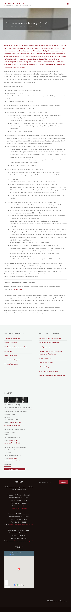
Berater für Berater (10, 343)
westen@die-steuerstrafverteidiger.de (21, 525)
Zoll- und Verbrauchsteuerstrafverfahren (52, 375)
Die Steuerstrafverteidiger (14, 3)
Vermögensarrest (44, 347)
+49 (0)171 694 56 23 (11, 469)
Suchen (63, 482)
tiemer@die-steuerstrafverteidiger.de (21, 541)
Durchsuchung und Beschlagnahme (50, 338)
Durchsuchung (17, 289)
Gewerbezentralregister (12, 360)
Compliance (8, 351)
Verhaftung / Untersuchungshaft (49, 343)
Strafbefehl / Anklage (45, 358)
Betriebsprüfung (44, 367)
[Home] (7, 26)
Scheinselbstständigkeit (12, 338)
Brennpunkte (13, 26)
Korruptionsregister (10, 355)
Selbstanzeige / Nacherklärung (48, 371)
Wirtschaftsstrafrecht (11, 364)
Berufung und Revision (46, 362)
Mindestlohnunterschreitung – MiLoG (16, 347)
